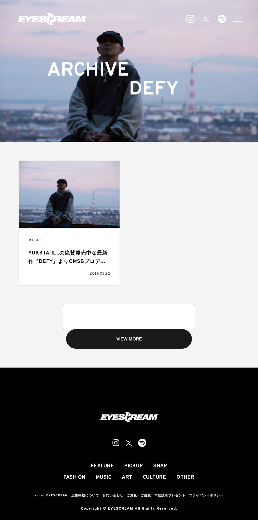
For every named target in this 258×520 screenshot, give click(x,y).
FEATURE (102, 466)
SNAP (160, 466)
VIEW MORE (129, 338)
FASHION (75, 477)
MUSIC (34, 240)
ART (127, 477)
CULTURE (154, 477)
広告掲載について (85, 496)
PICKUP (133, 466)
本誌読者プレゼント (170, 496)
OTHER (185, 477)
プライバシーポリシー (206, 496)
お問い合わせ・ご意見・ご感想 (127, 496)
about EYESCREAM (51, 496)
